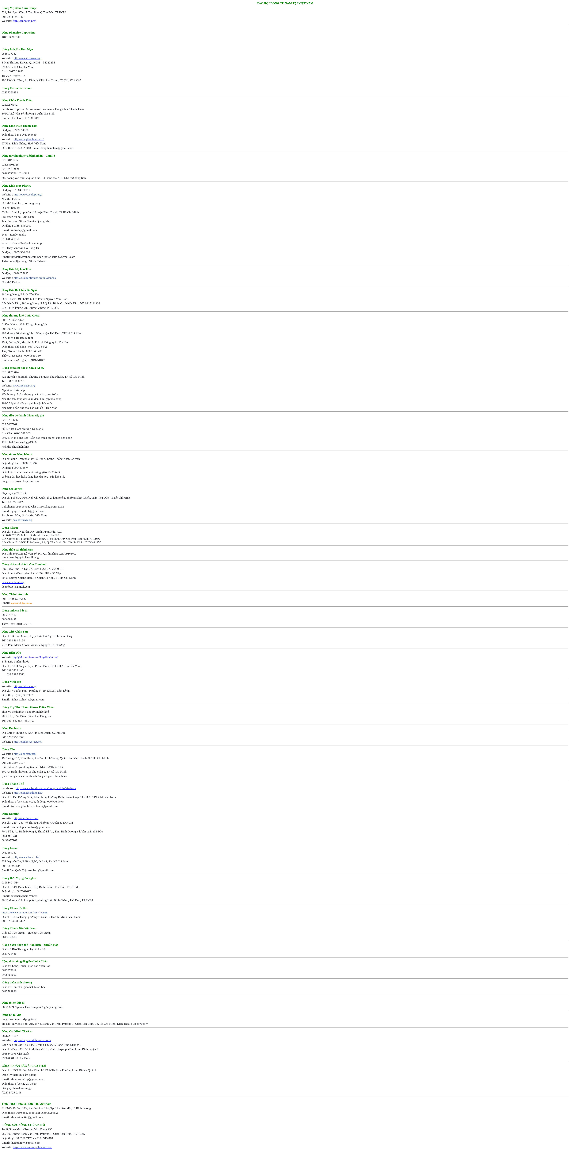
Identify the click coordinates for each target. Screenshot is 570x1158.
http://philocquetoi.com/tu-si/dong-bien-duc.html (35, 657)
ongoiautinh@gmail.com (22, 603)
